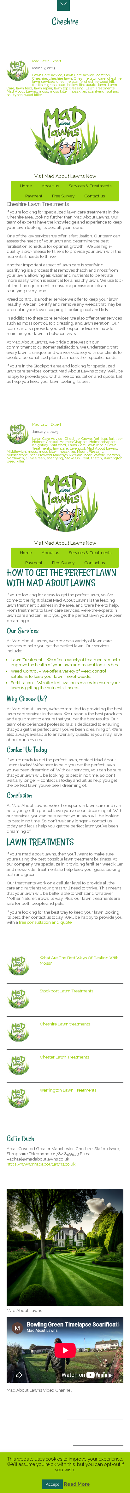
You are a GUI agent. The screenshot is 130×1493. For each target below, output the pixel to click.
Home (26, 185)
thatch (96, 458)
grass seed (56, 84)
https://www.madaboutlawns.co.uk (41, 1164)
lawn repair (43, 88)
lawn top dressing (69, 88)
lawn (102, 84)
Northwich (15, 458)
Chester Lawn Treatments (64, 1056)
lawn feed (24, 88)
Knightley (40, 445)
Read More (77, 1484)
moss (43, 91)
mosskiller (77, 91)
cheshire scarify (69, 81)
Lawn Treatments (100, 88)
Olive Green (35, 458)
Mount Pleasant (90, 451)
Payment (33, 195)
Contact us (94, 195)
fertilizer (115, 438)
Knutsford (58, 445)
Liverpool (77, 448)
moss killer (59, 91)
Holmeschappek (102, 442)
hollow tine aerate (81, 84)
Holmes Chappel (73, 442)
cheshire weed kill (99, 81)
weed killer (33, 95)
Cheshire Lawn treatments (40, 48)
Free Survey (63, 195)
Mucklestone (17, 455)
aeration (103, 75)
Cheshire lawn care (89, 78)
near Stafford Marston (102, 455)
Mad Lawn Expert (46, 61)
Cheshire (39, 78)
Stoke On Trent (77, 458)
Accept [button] (52, 1484)
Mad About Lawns (22, 91)
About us (50, 185)
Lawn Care (77, 445)
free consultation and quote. (46, 922)
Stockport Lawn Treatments (66, 990)
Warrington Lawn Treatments (68, 1090)
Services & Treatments (90, 185)
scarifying (96, 91)
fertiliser (38, 84)
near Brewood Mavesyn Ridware (56, 455)
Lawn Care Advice (47, 75)
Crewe (86, 438)
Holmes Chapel (45, 442)
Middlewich (16, 451)
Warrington (113, 458)
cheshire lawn (60, 78)
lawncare (60, 448)
